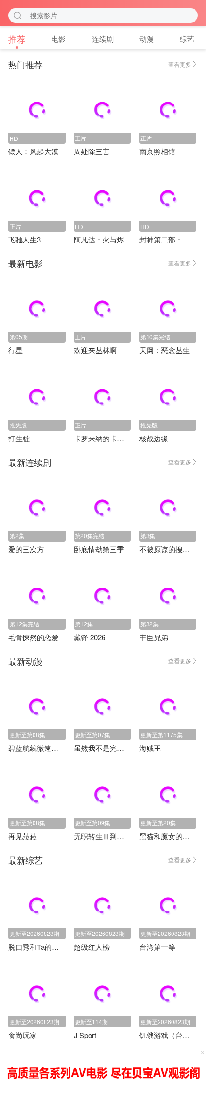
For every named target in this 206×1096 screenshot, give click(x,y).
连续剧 (103, 39)
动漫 (146, 39)
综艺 (187, 39)
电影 (58, 39)
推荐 (16, 39)
